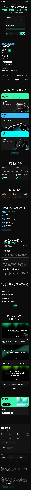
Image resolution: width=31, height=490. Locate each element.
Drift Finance (2, 479)
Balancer (8, 478)
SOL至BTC (22, 469)
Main (12, 4)
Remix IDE (19, 481)
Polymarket (5, 481)
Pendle (26, 480)
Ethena (13, 479)
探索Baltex (15, 152)
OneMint (12, 480)
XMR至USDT (15, 468)
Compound (19, 478)
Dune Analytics (6, 479)
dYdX (8, 479)
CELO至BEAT (12, 469)
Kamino (21, 479)
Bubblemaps (13, 478)
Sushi (23, 481)
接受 (5, 487)
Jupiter (18, 479)
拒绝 (11, 487)
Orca (16, 480)
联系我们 (10, 437)
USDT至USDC (19, 469)
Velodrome (16, 481)
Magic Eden (24, 479)
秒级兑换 (6, 229)
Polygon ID (2, 481)
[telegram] (3, 442)
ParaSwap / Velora (23, 480)
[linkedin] (10, 442)
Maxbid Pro (4, 480)
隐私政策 (3, 485)
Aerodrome (5, 478)
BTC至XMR (2, 468)
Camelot (16, 478)
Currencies (15, 4)
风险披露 (18, 438)
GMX (15, 479)
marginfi (27, 479)
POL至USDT (25, 468)
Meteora (7, 480)
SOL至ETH (25, 469)
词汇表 (10, 434)
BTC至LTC (2, 470)
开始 (15, 28)
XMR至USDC (12, 468)
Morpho (9, 480)
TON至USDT (2, 469)
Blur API (11, 478)
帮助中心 (10, 438)
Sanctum (21, 481)
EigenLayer (11, 479)
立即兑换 (26, 1)
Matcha (2, 480)
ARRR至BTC (9, 469)
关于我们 (2, 434)
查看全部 (14, 388)
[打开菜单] (23, 1)
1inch (1, 478)
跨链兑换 (9, 211)
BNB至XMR (19, 468)
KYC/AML (18, 434)
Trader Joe (25, 481)
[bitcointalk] (14, 442)
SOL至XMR (9, 468)
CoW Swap (22, 478)
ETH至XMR (5, 468)
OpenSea (14, 480)
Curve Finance (25, 478)
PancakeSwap (19, 480)
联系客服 (6, 404)
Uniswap (13, 481)
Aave (3, 478)
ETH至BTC (22, 468)
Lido (22, 479)
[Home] (3, 1)
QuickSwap (8, 481)
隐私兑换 (13, 211)
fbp (22, 25)
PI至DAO (16, 469)
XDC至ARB (6, 469)
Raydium (11, 481)
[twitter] (6, 442)
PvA (22, 20)
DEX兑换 (4, 211)
